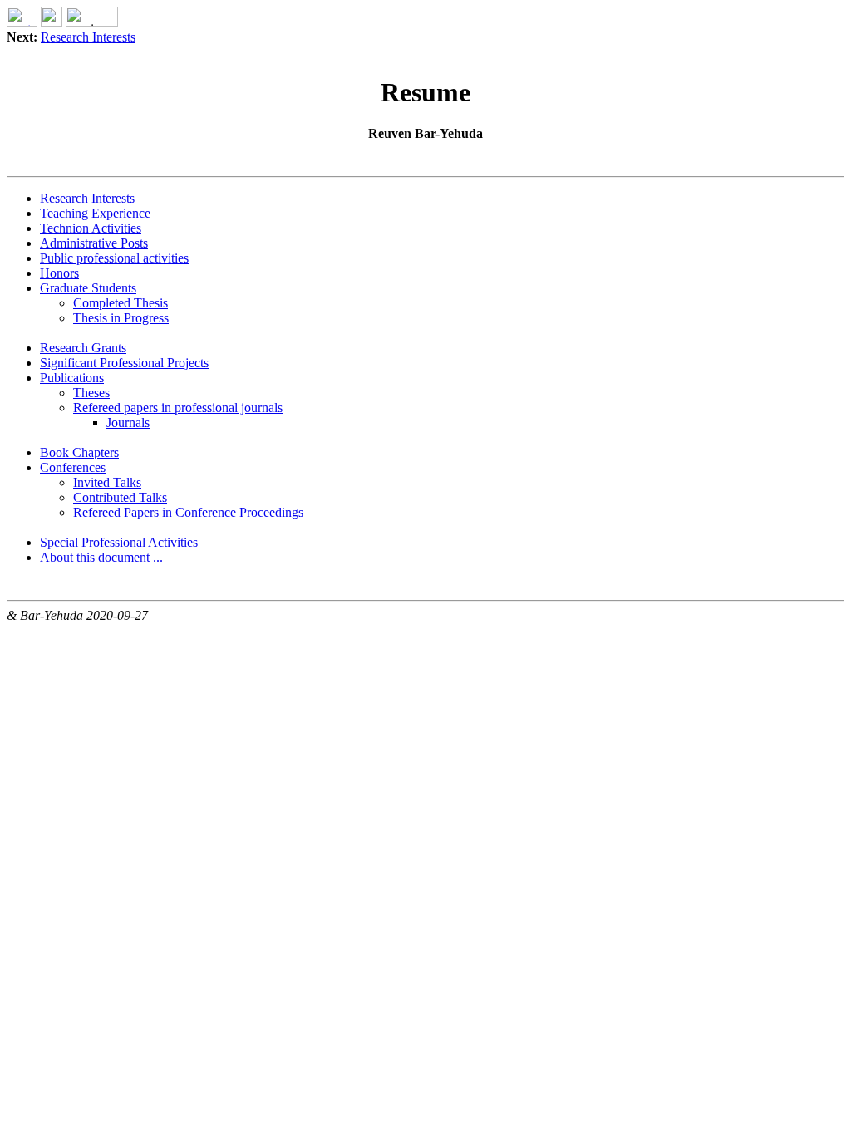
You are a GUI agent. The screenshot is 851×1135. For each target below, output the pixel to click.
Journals (128, 422)
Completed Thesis (120, 303)
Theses (91, 393)
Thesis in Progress (121, 318)
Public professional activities (114, 258)
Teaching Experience (95, 213)
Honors (59, 273)
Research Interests (88, 37)
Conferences (73, 467)
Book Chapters (79, 452)
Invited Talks (107, 482)
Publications (72, 378)
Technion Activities (90, 228)
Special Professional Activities (119, 542)
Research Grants (83, 348)
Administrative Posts (94, 243)
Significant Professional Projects (124, 363)
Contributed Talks (120, 497)
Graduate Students (88, 288)
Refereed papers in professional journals (178, 407)
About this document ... (101, 557)
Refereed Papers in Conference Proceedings (188, 512)
